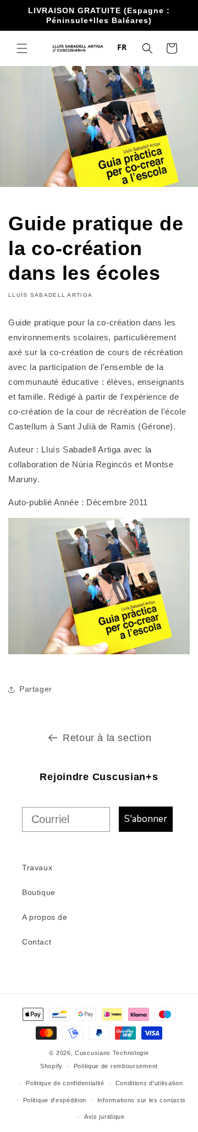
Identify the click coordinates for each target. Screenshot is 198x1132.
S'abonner (145, 819)
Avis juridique (104, 1116)
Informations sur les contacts (141, 1100)
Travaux (37, 867)
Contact (36, 941)
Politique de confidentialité (65, 1083)
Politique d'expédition (54, 1100)
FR (122, 47)
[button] (22, 48)
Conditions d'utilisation (149, 1083)
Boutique (39, 892)
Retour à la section (107, 737)
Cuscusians (93, 1053)
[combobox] (122, 47)
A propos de (45, 917)
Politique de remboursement (116, 1066)
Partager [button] (35, 688)
